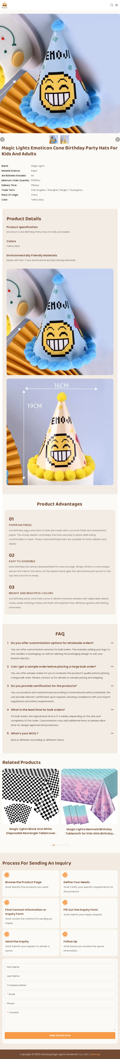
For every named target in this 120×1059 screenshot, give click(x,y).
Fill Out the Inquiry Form (81, 910)
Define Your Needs (77, 882)
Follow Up (70, 941)
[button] (51, 845)
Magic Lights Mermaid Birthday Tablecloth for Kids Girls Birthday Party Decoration (89, 831)
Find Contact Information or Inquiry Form (25, 912)
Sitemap (95, 1054)
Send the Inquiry (17, 941)
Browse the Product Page (23, 882)
